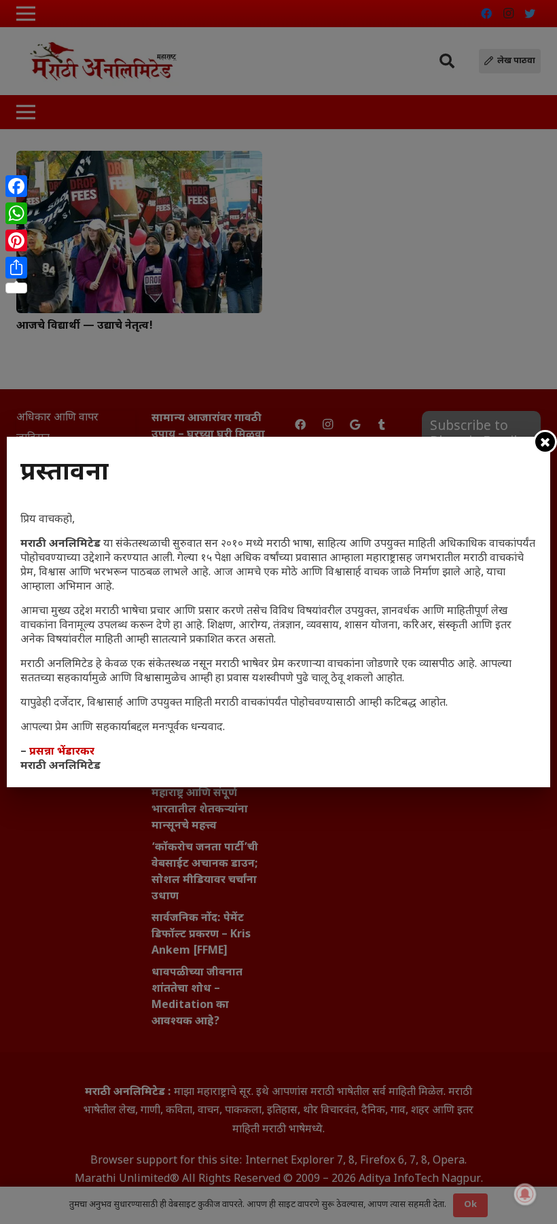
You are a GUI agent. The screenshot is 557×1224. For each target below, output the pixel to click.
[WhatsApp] (16, 213)
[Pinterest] (16, 240)
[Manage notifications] (525, 1194)
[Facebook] (16, 186)
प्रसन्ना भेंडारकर (61, 752)
